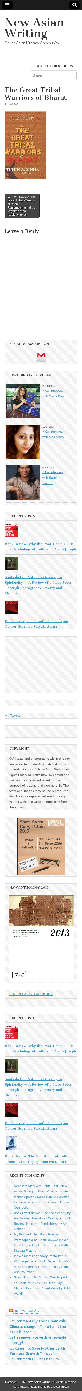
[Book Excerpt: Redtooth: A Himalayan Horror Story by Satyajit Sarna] (41, 608)
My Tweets (12, 715)
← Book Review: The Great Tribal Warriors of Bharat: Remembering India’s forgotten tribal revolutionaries (22, 205)
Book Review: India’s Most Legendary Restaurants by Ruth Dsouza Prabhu (41, 1245)
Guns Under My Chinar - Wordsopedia (41, 1277)
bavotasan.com (60, 1386)
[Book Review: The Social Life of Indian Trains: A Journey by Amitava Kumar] (41, 1144)
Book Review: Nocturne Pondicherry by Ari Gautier (42, 1223)
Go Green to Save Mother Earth (37, 1348)
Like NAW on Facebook (31, 994)
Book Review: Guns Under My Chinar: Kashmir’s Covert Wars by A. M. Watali (42, 1288)
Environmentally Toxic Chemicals (37, 1321)
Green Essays (26, 1311)
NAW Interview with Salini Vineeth (52, 477)
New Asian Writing (34, 27)
